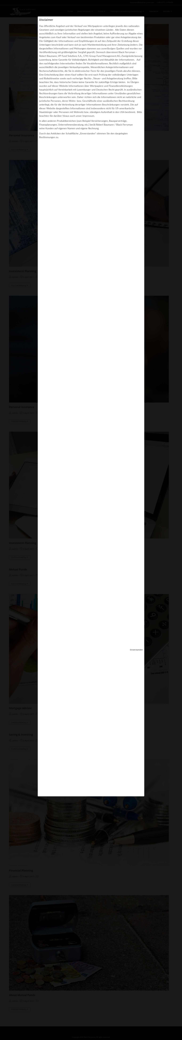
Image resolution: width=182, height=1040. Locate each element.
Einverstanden (136, 649)
